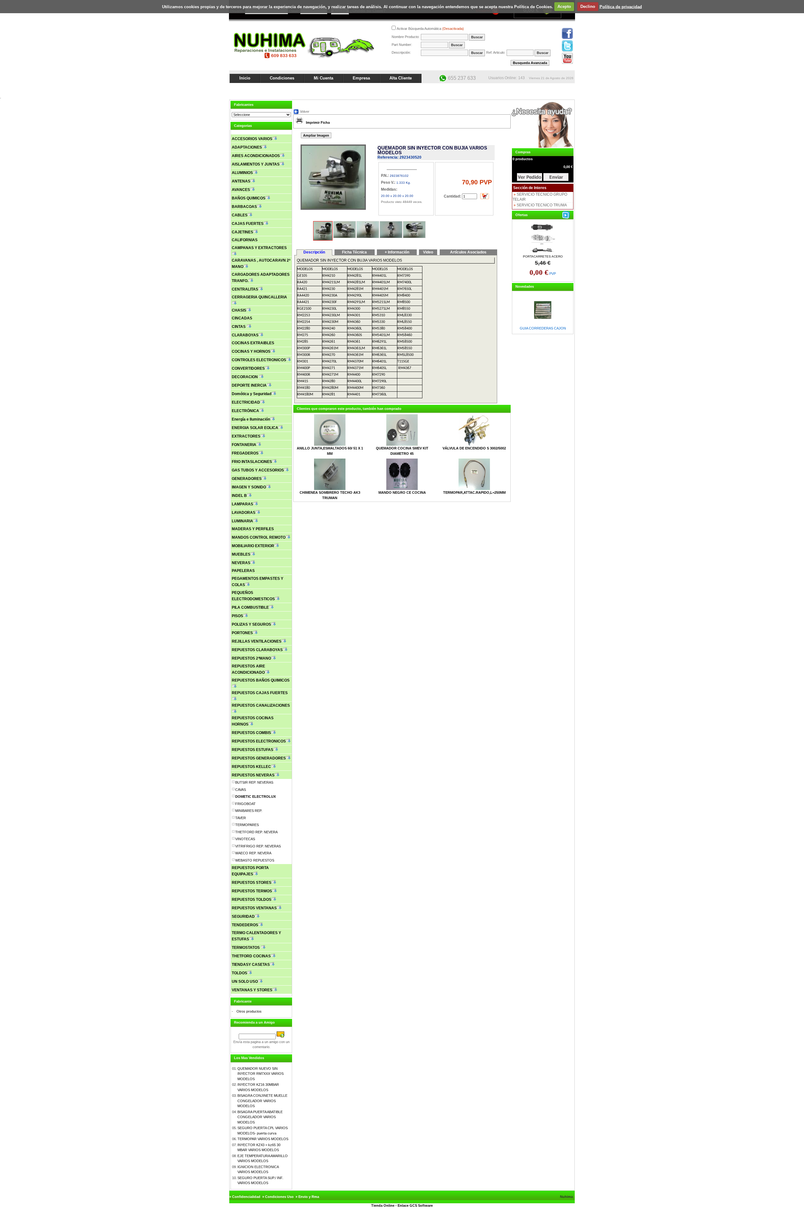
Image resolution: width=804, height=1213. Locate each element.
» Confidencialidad (244, 1197)
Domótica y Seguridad (251, 394)
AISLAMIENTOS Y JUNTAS (256, 164)
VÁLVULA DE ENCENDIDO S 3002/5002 (474, 448)
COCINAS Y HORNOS (251, 351)
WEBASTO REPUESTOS (254, 860)
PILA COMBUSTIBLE (250, 607)
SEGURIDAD (243, 916)
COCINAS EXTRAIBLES (253, 343)
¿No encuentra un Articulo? (551, 88)
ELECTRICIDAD (246, 402)
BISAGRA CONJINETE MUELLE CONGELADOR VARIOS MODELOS (262, 1101)
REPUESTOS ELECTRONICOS (259, 741)
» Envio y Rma (307, 1197)
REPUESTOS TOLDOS (251, 899)
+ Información (397, 252)
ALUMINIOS (242, 173)
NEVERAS (241, 563)
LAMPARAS (242, 504)
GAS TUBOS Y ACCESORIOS (258, 470)
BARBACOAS (244, 206)
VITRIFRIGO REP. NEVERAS (258, 846)
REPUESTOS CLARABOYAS (257, 650)
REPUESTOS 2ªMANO (251, 658)
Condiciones (282, 78)
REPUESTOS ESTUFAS (252, 750)
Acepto (564, 6)
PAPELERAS (243, 570)
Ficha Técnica (354, 252)
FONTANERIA (244, 445)
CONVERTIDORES (248, 368)
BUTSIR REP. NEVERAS (254, 782)
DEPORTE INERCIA (249, 385)
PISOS (237, 616)
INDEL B (239, 495)
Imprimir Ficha (318, 122)
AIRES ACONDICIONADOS (256, 156)
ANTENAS (241, 181)
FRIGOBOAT (245, 804)
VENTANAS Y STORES (252, 990)
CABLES (239, 215)
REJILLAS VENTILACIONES (256, 641)
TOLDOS (239, 973)
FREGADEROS (245, 453)
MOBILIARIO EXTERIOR (253, 546)
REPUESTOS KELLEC (251, 766)
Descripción (314, 252)
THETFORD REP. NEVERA (256, 832)
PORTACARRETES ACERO (543, 256)
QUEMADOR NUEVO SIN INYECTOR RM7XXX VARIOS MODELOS (260, 1074)
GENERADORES (247, 478)
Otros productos (249, 1011)
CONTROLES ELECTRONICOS (259, 360)
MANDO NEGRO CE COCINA (402, 492)
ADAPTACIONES (247, 147)
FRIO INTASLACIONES (252, 462)
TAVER (240, 818)
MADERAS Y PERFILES (253, 529)
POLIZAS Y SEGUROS (251, 624)
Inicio (244, 78)
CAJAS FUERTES (247, 223)
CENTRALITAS (245, 289)
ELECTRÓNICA (245, 411)
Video (428, 252)
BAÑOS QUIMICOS (248, 198)
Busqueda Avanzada (530, 63)
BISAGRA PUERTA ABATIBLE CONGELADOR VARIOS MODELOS (260, 1117)
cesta (529, 177)
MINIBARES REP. (248, 811)
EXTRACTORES (246, 436)
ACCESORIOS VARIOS (252, 139)
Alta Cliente (400, 78)
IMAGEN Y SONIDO (249, 487)
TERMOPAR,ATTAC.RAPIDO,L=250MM (474, 492)
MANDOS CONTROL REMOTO (258, 537)
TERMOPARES (247, 825)
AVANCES (241, 190)
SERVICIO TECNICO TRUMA (542, 205)
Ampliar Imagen (316, 135)
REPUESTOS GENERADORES (259, 758)
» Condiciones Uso (278, 1197)
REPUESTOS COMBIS (251, 733)
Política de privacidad (621, 6)
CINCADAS (242, 318)
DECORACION (245, 377)
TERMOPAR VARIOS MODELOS (262, 1139)
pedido (555, 177)
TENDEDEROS (245, 925)
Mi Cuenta (323, 78)
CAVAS (240, 789)
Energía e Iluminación (251, 419)
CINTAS (239, 326)
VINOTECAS (245, 839)
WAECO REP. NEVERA (253, 853)
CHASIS (239, 310)
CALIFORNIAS (245, 240)
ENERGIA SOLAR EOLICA (255, 428)
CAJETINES (242, 232)
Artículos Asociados (468, 252)
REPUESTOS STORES (251, 882)
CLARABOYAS (245, 335)
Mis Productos (512, 88)
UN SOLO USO (245, 981)
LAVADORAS (243, 512)
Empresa (361, 78)
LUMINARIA (242, 521)
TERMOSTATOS (246, 947)
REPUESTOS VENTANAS (254, 908)
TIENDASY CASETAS (251, 964)
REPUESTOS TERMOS (252, 891)
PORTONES (242, 633)
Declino (587, 6)
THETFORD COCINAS (251, 956)
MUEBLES (241, 554)
